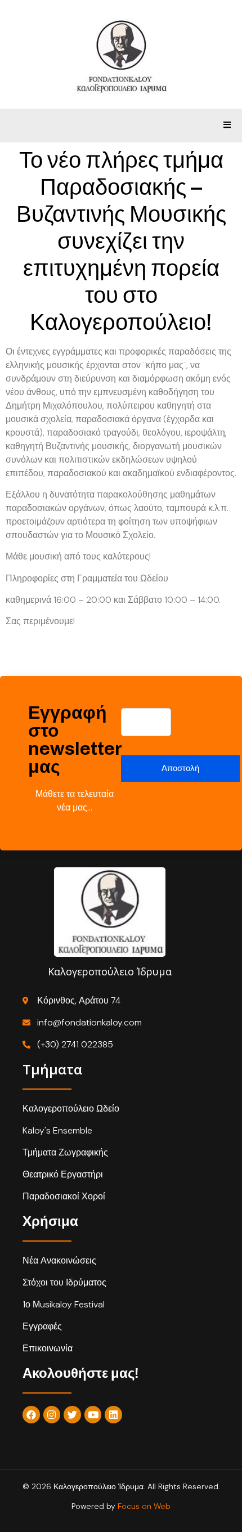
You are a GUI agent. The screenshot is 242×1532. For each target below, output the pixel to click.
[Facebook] (31, 1414)
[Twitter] (72, 1414)
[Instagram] (52, 1414)
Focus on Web (144, 1506)
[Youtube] (93, 1414)
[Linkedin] (113, 1414)
